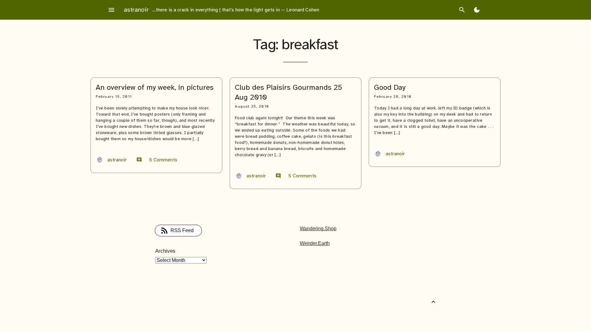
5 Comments (295, 176)
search (462, 10)
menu (111, 10)
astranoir (136, 10)
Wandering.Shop (318, 228)
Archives (165, 251)
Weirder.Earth (315, 243)
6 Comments (156, 160)
